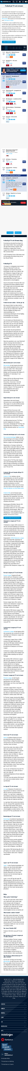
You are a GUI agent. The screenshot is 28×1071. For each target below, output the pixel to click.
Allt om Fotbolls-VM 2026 (9, 41)
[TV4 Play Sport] (7, 65)
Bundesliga (6, 819)
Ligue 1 (5, 865)
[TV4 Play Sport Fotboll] (7, 87)
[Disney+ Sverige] (7, 121)
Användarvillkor (5, 1058)
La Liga (5, 789)
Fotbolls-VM (7, 476)
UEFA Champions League (17, 538)
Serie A (5, 737)
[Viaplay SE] (7, 57)
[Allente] (11, 57)
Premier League (8, 678)
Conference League (9, 631)
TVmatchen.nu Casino (7, 1064)
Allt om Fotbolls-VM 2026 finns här (12, 517)
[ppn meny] (23, 1)
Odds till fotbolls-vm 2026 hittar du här (13, 488)
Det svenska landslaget (10, 437)
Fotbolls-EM (7, 493)
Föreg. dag (11, 232)
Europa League (7, 575)
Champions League (8, 20)
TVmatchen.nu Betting (7, 1061)
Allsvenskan (5, 18)
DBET (7, 63)
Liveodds (10, 63)
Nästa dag (17, 232)
